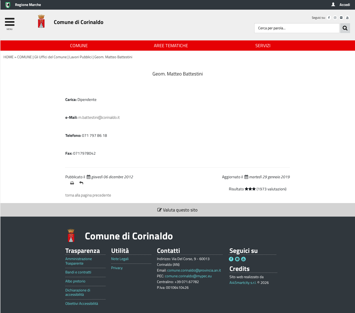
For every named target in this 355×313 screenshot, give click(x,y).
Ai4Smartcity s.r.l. (242, 282)
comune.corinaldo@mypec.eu (188, 276)
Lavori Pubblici (80, 57)
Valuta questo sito (180, 210)
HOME (8, 57)
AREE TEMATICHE (171, 45)
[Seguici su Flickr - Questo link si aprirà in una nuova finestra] (341, 17)
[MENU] (9, 20)
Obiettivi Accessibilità (81, 303)
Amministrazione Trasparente (78, 261)
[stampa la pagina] (73, 183)
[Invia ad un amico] (82, 183)
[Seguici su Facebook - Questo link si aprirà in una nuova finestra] (329, 17)
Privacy (117, 268)
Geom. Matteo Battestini (113, 57)
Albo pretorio (75, 281)
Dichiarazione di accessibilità (77, 292)
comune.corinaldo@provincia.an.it (194, 270)
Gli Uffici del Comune (50, 57)
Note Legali (120, 259)
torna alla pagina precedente (88, 195)
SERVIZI (262, 45)
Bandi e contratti (78, 272)
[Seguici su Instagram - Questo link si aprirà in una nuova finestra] (335, 17)
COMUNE (79, 45)
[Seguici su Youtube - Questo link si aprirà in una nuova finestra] (347, 17)
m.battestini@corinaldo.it (99, 117)
